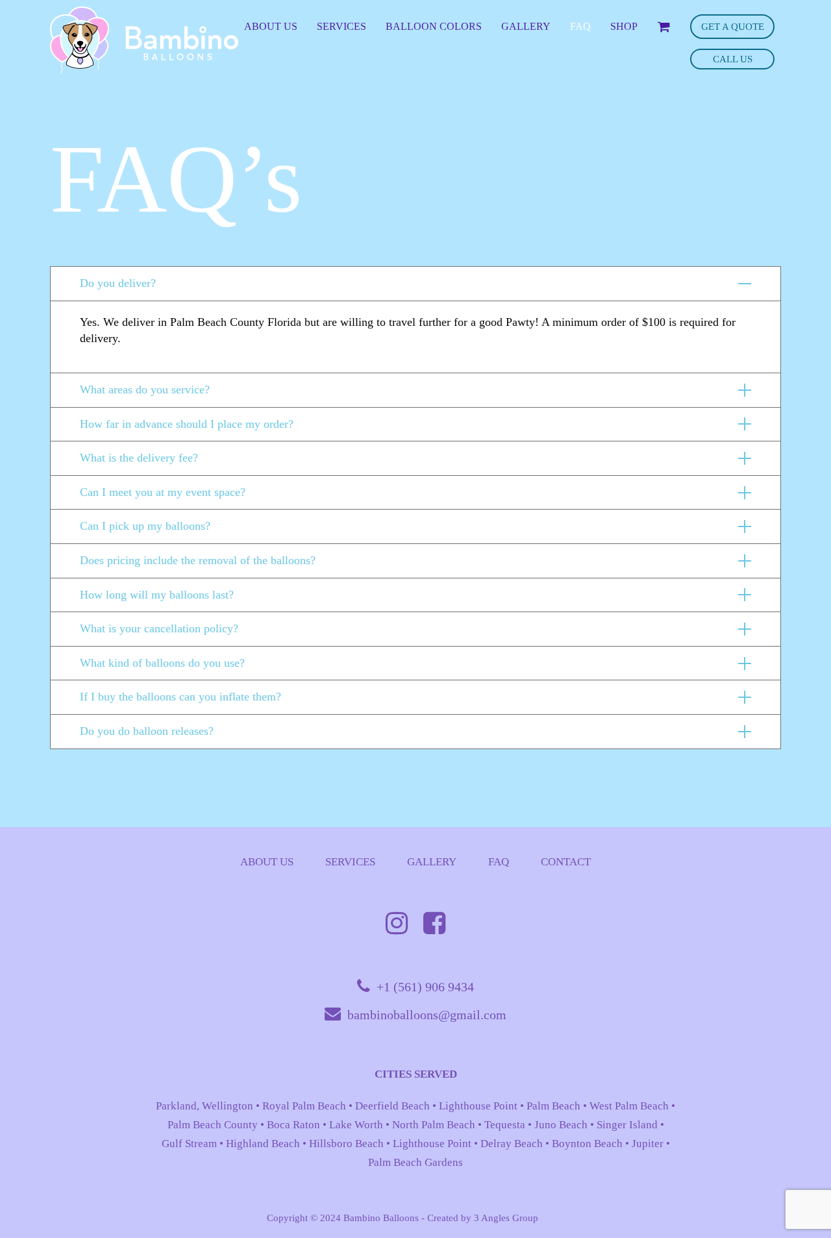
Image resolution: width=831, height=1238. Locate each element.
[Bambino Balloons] (144, 40)
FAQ (498, 862)
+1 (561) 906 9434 (425, 987)
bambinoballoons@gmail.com (426, 1015)
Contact (566, 862)
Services (350, 862)
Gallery (431, 862)
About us (266, 862)
